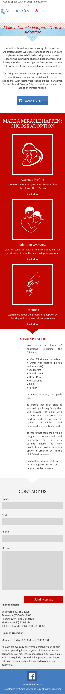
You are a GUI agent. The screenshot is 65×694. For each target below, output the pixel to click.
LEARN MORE (33, 101)
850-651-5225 (19, 5)
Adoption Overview (32, 244)
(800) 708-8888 (36, 626)
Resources (32, 309)
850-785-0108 (38, 5)
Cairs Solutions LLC (30, 689)
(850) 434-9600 (22, 615)
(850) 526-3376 (21, 622)
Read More (32, 194)
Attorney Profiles (32, 179)
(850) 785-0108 (25, 619)
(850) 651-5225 (21, 612)
